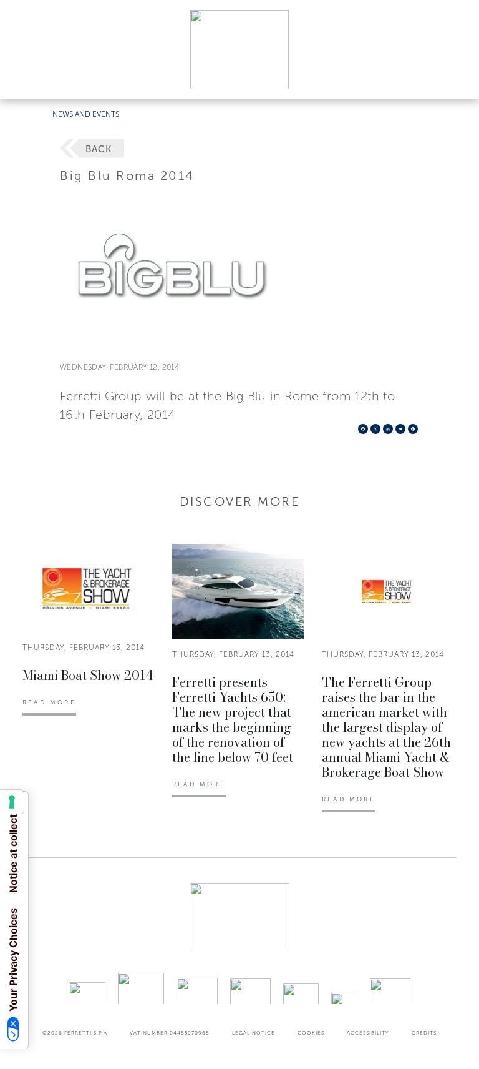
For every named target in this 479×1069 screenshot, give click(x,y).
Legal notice (253, 1033)
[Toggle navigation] (455, 77)
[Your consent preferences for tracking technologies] (12, 802)
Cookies (311, 1033)
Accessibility (368, 1033)
